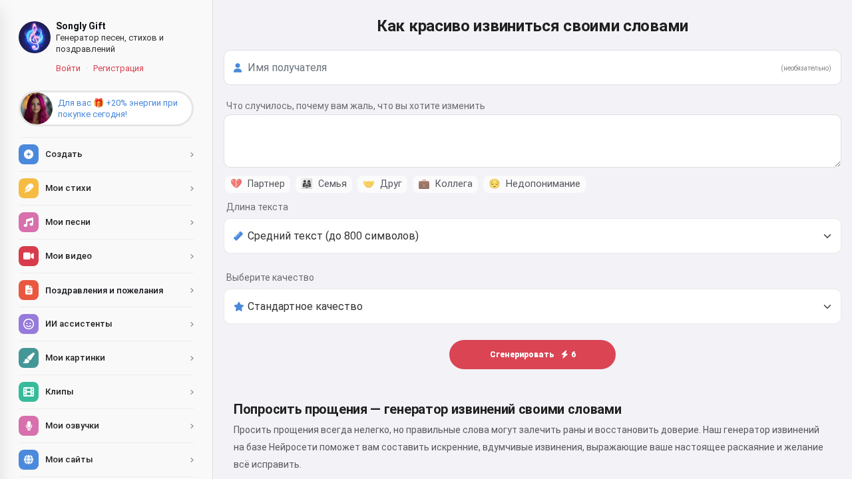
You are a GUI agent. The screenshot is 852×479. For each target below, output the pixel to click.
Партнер (257, 184)
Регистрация (118, 68)
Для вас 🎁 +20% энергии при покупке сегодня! (118, 108)
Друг (382, 184)
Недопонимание (534, 184)
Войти (68, 68)
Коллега (445, 184)
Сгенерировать (533, 354)
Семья (324, 184)
